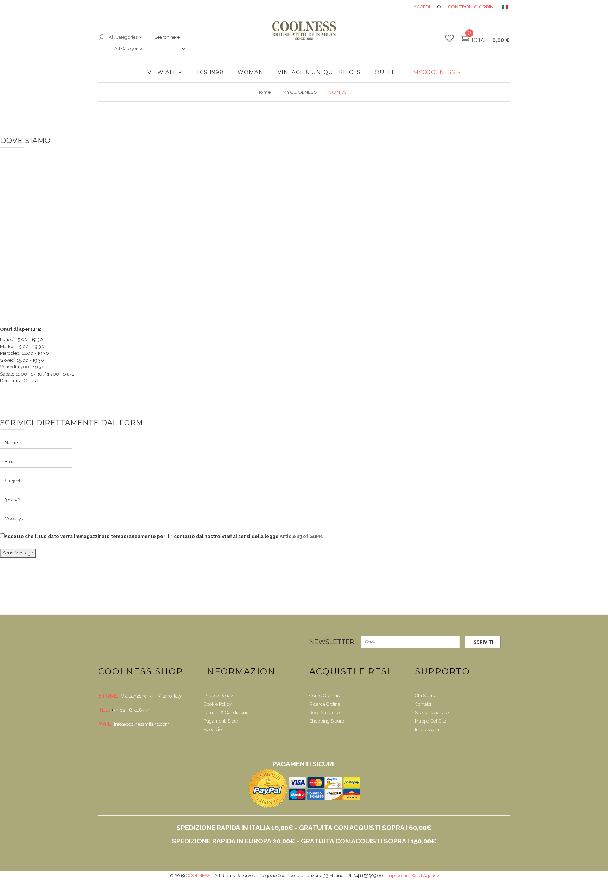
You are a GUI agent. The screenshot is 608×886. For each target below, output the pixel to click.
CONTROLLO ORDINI (471, 7)
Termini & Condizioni (225, 712)
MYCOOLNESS (434, 72)
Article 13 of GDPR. (301, 536)
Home (263, 92)
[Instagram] (222, 642)
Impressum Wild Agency (412, 875)
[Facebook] (104, 642)
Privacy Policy (218, 695)
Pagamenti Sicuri (222, 721)
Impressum (427, 729)
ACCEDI (421, 7)
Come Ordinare (325, 695)
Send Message (18, 553)
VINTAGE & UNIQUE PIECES (319, 72)
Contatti (423, 704)
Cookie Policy (218, 704)
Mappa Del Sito (430, 721)
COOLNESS (198, 875)
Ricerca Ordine (324, 704)
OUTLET (387, 72)
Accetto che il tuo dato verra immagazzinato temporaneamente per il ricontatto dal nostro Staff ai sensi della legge (164, 536)
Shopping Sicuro (326, 721)
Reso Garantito (324, 712)
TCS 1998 (209, 72)
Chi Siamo (425, 695)
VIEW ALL (162, 72)
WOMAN (251, 72)
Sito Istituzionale (432, 712)
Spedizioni (215, 729)
